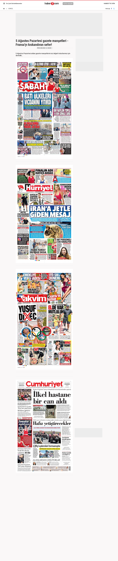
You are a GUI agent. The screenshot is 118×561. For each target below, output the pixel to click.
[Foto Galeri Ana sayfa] (4, 9)
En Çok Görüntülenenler (14, 3)
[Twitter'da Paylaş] (114, 8)
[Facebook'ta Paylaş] (111, 8)
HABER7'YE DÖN (109, 3)
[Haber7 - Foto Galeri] (59, 3)
